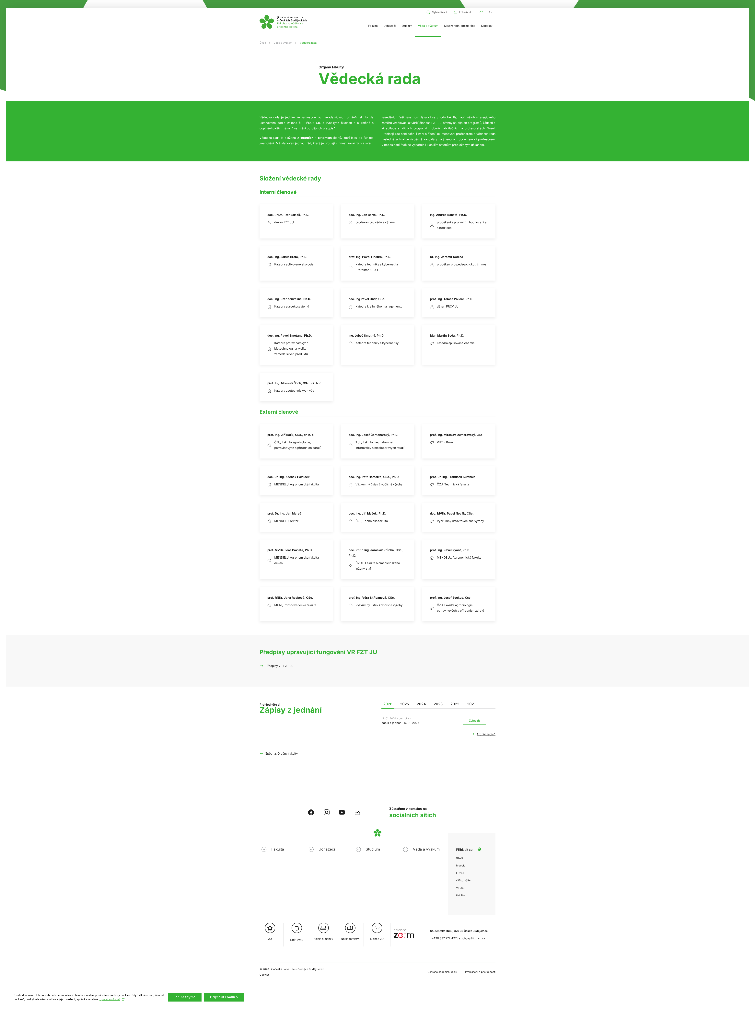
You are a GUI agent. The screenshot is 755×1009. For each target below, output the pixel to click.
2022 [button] (454, 704)
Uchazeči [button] (390, 25)
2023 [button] (438, 704)
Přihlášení (465, 12)
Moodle (460, 865)
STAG (459, 858)
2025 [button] (404, 704)
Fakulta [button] (373, 25)
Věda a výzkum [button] (428, 25)
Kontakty (487, 25)
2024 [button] (421, 704)
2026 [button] (387, 704)
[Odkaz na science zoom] (403, 931)
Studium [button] (406, 25)
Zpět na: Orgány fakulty (281, 753)
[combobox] (439, 12)
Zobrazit (474, 720)
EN (491, 12)
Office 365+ (463, 880)
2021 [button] (471, 704)
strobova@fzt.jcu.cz (472, 938)
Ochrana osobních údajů (442, 971)
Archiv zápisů (486, 734)
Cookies (265, 974)
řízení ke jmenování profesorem (450, 134)
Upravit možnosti (109, 999)
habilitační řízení (412, 134)
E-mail (460, 873)
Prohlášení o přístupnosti (480, 971)
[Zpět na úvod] (283, 21)
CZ (481, 12)
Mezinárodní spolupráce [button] (459, 25)
